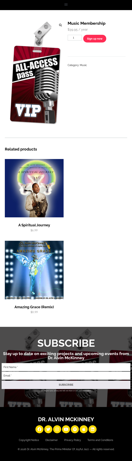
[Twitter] (48, 429)
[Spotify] (75, 429)
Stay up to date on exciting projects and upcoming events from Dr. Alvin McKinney (66, 355)
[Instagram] (57, 429)
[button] (66, 4)
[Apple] (84, 429)
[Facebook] (39, 429)
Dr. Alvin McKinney (66, 419)
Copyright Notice (29, 440)
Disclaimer (51, 440)
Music (83, 65)
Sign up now (94, 38)
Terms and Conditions (100, 440)
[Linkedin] (93, 429)
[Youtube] (66, 429)
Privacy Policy (72, 440)
